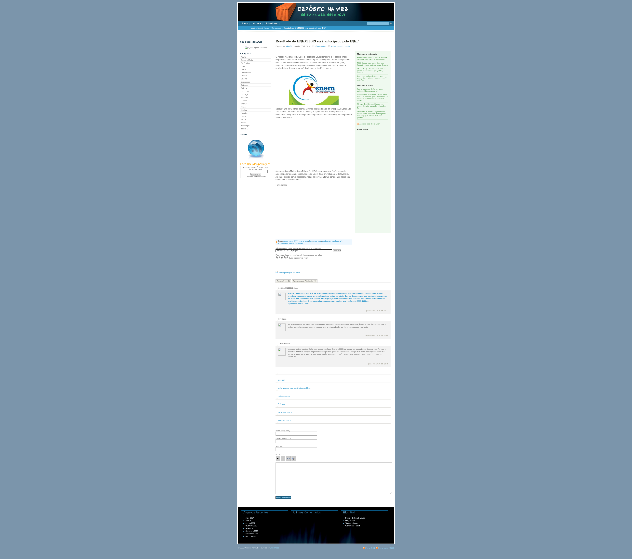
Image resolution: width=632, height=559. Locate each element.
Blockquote (293, 458)
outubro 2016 (251, 536)
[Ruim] (277, 257)
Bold (278, 458)
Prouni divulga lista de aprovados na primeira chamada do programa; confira (371, 71)
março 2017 (250, 523)
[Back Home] (316, 15)
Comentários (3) (283, 281)
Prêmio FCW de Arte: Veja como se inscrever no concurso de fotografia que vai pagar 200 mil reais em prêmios (371, 115)
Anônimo (281, 404)
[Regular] (279, 257)
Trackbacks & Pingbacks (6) (304, 281)
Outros (244, 116)
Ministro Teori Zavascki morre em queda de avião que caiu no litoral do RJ (371, 106)
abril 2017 (249, 521)
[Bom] (282, 257)
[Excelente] (287, 257)
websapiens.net (284, 396)
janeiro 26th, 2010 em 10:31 (377, 311)
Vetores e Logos (351, 523)
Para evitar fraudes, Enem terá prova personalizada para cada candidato (372, 58)
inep (306, 241)
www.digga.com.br (285, 412)
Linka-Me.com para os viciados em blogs (294, 388)
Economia (245, 91)
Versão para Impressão (340, 46)
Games (244, 101)
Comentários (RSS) (386, 548)
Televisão (245, 129)
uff (341, 241)
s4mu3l (288, 46)
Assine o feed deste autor (369, 124)
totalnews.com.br (284, 420)
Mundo (243, 107)
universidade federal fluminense (290, 243)
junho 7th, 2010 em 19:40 (378, 364)
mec (315, 241)
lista (310, 241)
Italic (283, 458)
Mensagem (280, 454)
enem (285, 241)
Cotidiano (244, 85)
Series (243, 123)
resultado (335, 241)
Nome (283, 431)
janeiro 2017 (250, 528)
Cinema (244, 79)
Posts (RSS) (370, 548)
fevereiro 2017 (251, 526)
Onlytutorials (350, 521)
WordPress (274, 548)
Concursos (276, 28)
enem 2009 (293, 241)
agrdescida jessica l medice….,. (337, 298)
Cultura (244, 88)
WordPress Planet (352, 526)
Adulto (243, 57)
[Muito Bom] (284, 257)
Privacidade (271, 23)
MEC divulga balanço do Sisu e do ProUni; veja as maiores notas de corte (372, 64)
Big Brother (245, 63)
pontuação (326, 241)
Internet (244, 104)
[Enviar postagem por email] (277, 273)
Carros (244, 69)
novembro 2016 (252, 534)
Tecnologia (245, 126)
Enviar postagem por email (289, 273)
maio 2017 (250, 518)
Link (288, 458)
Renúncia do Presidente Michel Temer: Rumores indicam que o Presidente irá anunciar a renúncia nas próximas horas (372, 97)
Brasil (243, 66)
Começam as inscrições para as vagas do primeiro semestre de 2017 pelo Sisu (371, 78)
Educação (245, 94)
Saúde (243, 119)
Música (244, 110)
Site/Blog (279, 446)
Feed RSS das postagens (255, 164)
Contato (257, 23)
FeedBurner (261, 176)
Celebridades (246, 73)
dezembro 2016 (252, 531)
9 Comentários (320, 46)
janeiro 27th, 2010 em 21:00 (377, 335)
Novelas (244, 113)
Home (245, 23)
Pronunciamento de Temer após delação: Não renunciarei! (370, 90)
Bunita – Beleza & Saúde (355, 518)
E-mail (283, 438)
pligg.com (281, 380)
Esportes (244, 98)
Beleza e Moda (247, 60)
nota (319, 241)
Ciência (244, 76)
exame (301, 241)
